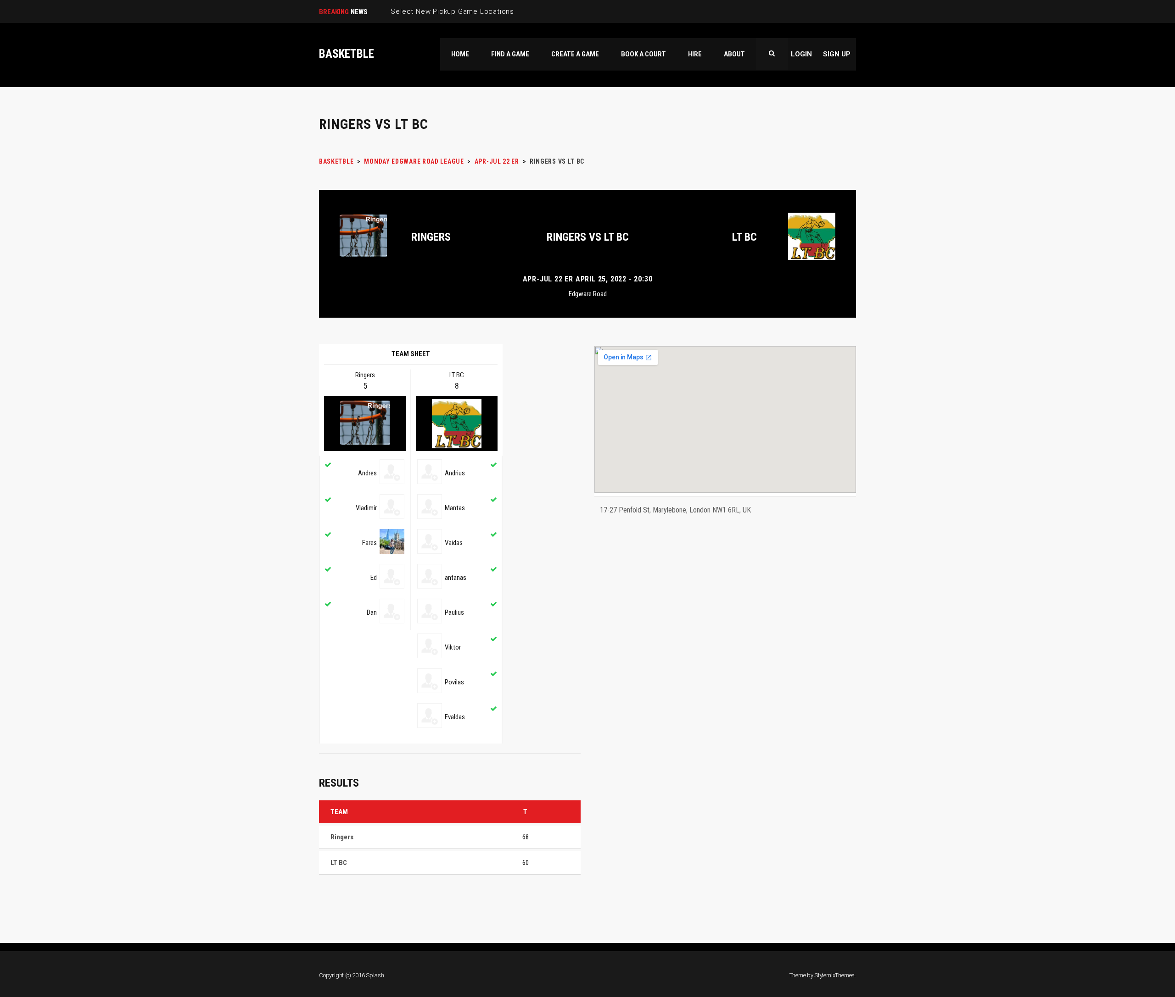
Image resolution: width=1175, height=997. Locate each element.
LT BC (744, 237)
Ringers (431, 237)
